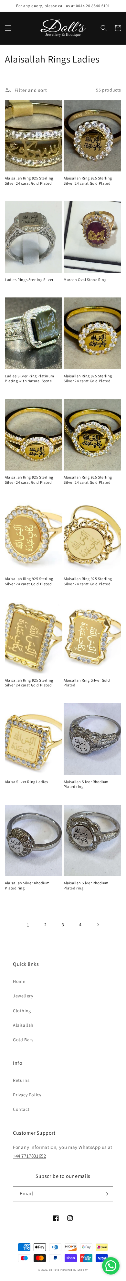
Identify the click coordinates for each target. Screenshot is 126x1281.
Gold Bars (23, 1040)
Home (19, 981)
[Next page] (98, 924)
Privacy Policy (27, 1095)
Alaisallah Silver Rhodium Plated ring (86, 784)
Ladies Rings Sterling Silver (29, 279)
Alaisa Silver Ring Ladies (26, 781)
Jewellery (23, 996)
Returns (21, 1080)
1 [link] (28, 925)
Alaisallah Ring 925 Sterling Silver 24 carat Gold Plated (29, 181)
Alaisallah (23, 1025)
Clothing (22, 1011)
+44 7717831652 (29, 1156)
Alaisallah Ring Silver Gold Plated (87, 683)
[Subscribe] (106, 1193)
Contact (21, 1109)
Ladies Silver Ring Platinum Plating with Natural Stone (29, 378)
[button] (8, 28)
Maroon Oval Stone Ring (85, 279)
